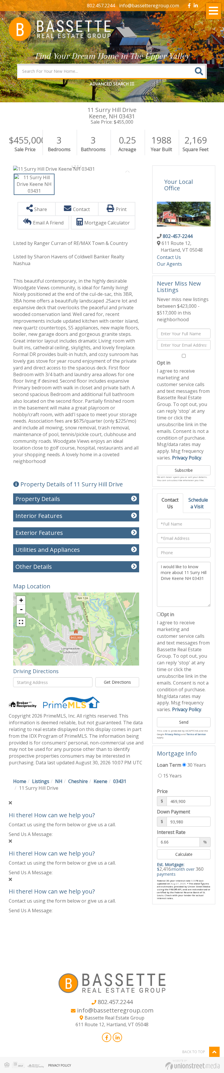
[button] (199, 71)
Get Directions (117, 682)
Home (19, 781)
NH (58, 781)
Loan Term (169, 765)
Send (183, 722)
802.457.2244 (101, 5)
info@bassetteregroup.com (149, 5)
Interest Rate (171, 832)
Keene (100, 781)
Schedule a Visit (198, 503)
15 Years (172, 776)
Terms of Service (196, 734)
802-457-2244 (177, 236)
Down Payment (173, 811)
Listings (40, 781)
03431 (119, 781)
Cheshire (78, 781)
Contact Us (169, 257)
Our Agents (169, 264)
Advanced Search (109, 84)
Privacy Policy (186, 458)
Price (162, 791)
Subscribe (184, 470)
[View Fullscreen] (21, 622)
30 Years (196, 765)
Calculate (183, 854)
